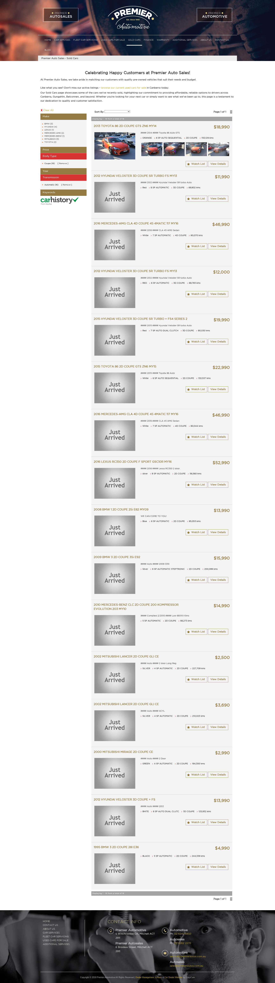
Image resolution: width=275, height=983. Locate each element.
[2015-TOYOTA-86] (115, 388)
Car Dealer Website (173, 977)
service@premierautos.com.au (188, 956)
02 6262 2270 (182, 943)
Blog (48, 50)
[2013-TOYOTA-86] (115, 146)
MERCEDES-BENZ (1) (54, 136)
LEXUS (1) (49, 130)
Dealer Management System (149, 977)
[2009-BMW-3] (115, 579)
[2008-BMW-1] (115, 531)
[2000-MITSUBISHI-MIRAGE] (115, 773)
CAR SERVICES (51, 933)
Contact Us (222, 40)
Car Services (62, 40)
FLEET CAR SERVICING (56, 937)
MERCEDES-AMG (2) (54, 133)
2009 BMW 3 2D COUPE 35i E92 (117, 557)
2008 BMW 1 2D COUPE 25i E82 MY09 (121, 509)
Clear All (48, 110)
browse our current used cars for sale (123, 88)
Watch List (198, 164)
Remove (63, 163)
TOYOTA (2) (50, 142)
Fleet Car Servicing (85, 40)
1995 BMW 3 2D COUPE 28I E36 (116, 847)
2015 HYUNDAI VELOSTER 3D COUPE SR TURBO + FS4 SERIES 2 (140, 319)
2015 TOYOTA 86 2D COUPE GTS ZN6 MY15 (125, 366)
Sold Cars (134, 40)
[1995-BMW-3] (115, 869)
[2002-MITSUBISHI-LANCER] (115, 678)
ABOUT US (49, 929)
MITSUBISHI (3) (51, 139)
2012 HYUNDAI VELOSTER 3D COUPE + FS (124, 799)
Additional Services (185, 40)
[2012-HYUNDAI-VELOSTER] (115, 197)
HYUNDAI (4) (50, 127)
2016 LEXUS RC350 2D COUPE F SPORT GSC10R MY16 (133, 462)
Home (48, 40)
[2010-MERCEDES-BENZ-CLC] (115, 630)
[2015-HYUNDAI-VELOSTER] (115, 340)
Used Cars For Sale (113, 40)
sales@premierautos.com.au (186, 966)
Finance (149, 40)
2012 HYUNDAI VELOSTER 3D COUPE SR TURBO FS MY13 (135, 176)
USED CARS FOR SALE (55, 940)
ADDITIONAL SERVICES (56, 944)
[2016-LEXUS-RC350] (115, 483)
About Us (206, 40)
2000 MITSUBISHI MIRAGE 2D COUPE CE (123, 752)
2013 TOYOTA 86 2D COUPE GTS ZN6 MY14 (125, 126)
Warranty (163, 40)
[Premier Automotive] (133, 17)
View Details (218, 164)
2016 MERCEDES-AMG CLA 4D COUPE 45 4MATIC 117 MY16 (136, 223)
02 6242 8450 (182, 934)
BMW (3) (48, 124)
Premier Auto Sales (52, 58)
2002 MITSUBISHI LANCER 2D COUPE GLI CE (126, 656)
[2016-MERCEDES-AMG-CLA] (115, 245)
